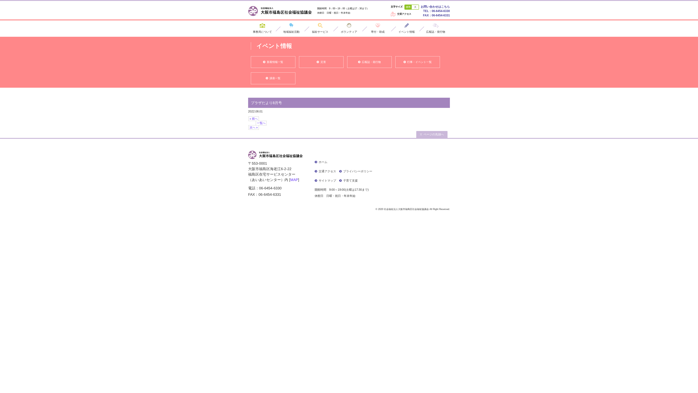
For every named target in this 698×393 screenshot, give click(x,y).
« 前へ (254, 118)
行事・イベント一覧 (419, 61)
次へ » (254, 127)
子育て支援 (350, 180)
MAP (294, 180)
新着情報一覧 (275, 61)
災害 (323, 61)
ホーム (323, 162)
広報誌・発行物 (371, 61)
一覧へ (261, 123)
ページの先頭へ (434, 134)
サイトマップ (327, 180)
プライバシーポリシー (357, 171)
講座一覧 (275, 78)
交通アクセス (404, 14)
